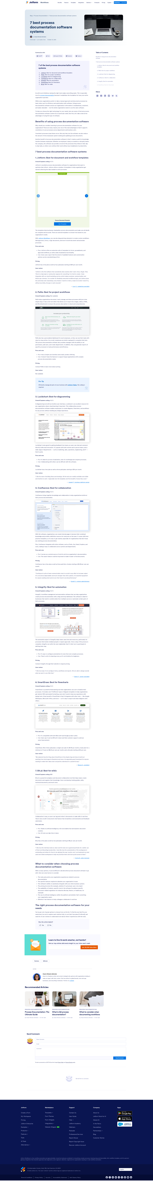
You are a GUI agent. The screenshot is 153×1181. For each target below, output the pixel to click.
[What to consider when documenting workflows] (91, 999)
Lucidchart (44, 76)
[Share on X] (97, 95)
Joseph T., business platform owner (79, 482)
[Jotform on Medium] (116, 1177)
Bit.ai (42, 84)
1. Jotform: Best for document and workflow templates (108, 66)
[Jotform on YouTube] (128, 1177)
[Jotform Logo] (32, 2)
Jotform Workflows (44, 238)
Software (45, 961)
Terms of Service (69, 1062)
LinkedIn (72, 980)
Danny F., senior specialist (81, 676)
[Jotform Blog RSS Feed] (116, 95)
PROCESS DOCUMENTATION (33, 1009)
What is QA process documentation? (60, 1013)
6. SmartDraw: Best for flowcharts (105, 85)
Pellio (42, 74)
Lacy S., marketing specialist (81, 286)
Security (48, 1177)
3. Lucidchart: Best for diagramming (106, 74)
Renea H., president (83, 765)
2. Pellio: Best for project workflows (106, 70)
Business (37, 961)
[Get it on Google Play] (124, 1113)
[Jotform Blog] (119, 1177)
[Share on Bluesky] (112, 95)
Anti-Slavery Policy (75, 1177)
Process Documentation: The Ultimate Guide (37, 1013)
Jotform (43, 73)
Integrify (43, 80)
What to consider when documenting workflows (89, 1013)
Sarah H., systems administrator (80, 581)
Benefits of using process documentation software (106, 57)
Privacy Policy (61, 1062)
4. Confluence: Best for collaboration (106, 77)
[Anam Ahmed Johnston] (31, 37)
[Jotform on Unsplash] (131, 1177)
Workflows (44, 2)
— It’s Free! (120, 2)
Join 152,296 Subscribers (89, 947)
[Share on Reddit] (108, 95)
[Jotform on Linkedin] (113, 1177)
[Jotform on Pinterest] (125, 1177)
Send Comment (120, 1058)
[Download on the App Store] (124, 1118)
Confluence (44, 78)
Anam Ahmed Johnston (40, 37)
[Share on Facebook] (101, 95)
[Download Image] (87, 332)
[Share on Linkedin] (105, 95)
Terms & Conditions (26, 1177)
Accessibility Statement (60, 1177)
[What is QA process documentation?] (64, 999)
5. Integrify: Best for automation (105, 81)
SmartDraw (44, 82)
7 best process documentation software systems (108, 62)
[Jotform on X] (110, 1177)
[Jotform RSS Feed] (122, 1177)
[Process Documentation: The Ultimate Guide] (37, 999)
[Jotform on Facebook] (107, 1177)
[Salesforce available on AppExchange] (124, 1124)
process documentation (47, 95)
